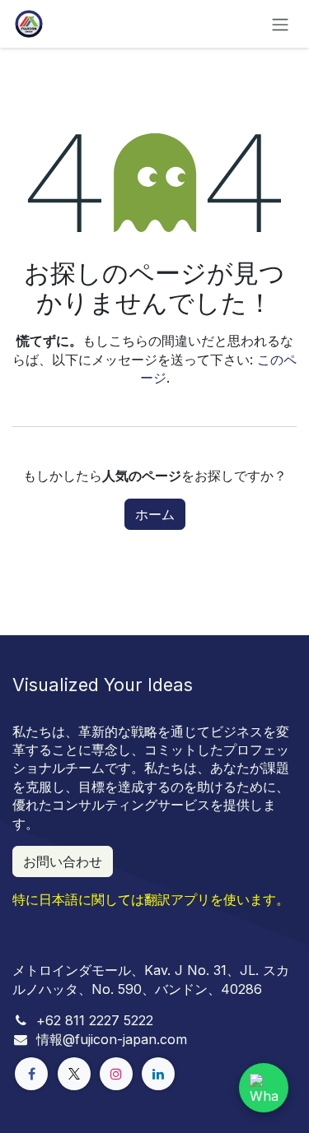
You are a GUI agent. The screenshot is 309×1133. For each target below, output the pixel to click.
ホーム (155, 514)
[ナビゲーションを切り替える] (280, 24)
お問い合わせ (62, 861)
